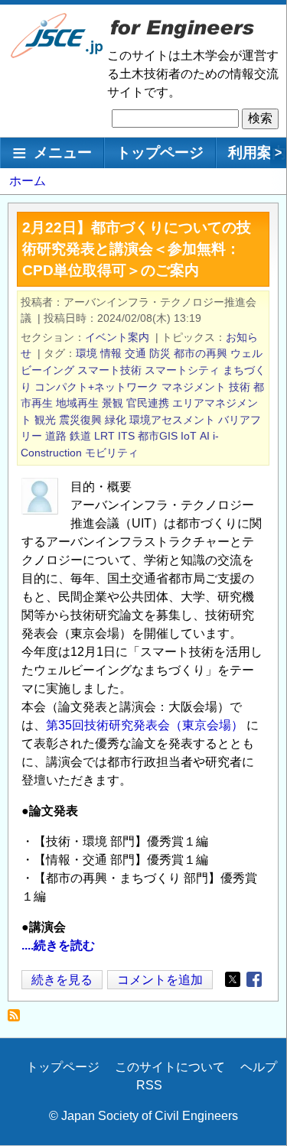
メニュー (63, 152)
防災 (160, 353)
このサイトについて (170, 1066)
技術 (239, 387)
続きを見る (62, 981)
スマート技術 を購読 (18, 1019)
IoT (189, 436)
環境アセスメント (172, 420)
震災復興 (80, 420)
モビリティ (112, 452)
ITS (126, 436)
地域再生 (77, 403)
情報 (111, 353)
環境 (86, 353)
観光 (45, 420)
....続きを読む (58, 945)
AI (205, 436)
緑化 (115, 420)
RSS (149, 1085)
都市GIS (158, 436)
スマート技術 (109, 370)
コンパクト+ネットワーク (96, 387)
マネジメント (193, 387)
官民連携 (147, 403)
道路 (56, 436)
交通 (135, 353)
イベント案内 (117, 337)
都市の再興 (200, 353)
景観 (112, 403)
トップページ (160, 152)
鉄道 (80, 436)
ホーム (27, 180)
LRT (104, 436)
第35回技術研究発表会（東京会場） (146, 725)
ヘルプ (258, 1066)
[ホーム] (57, 54)
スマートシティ (182, 370)
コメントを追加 (160, 979)
